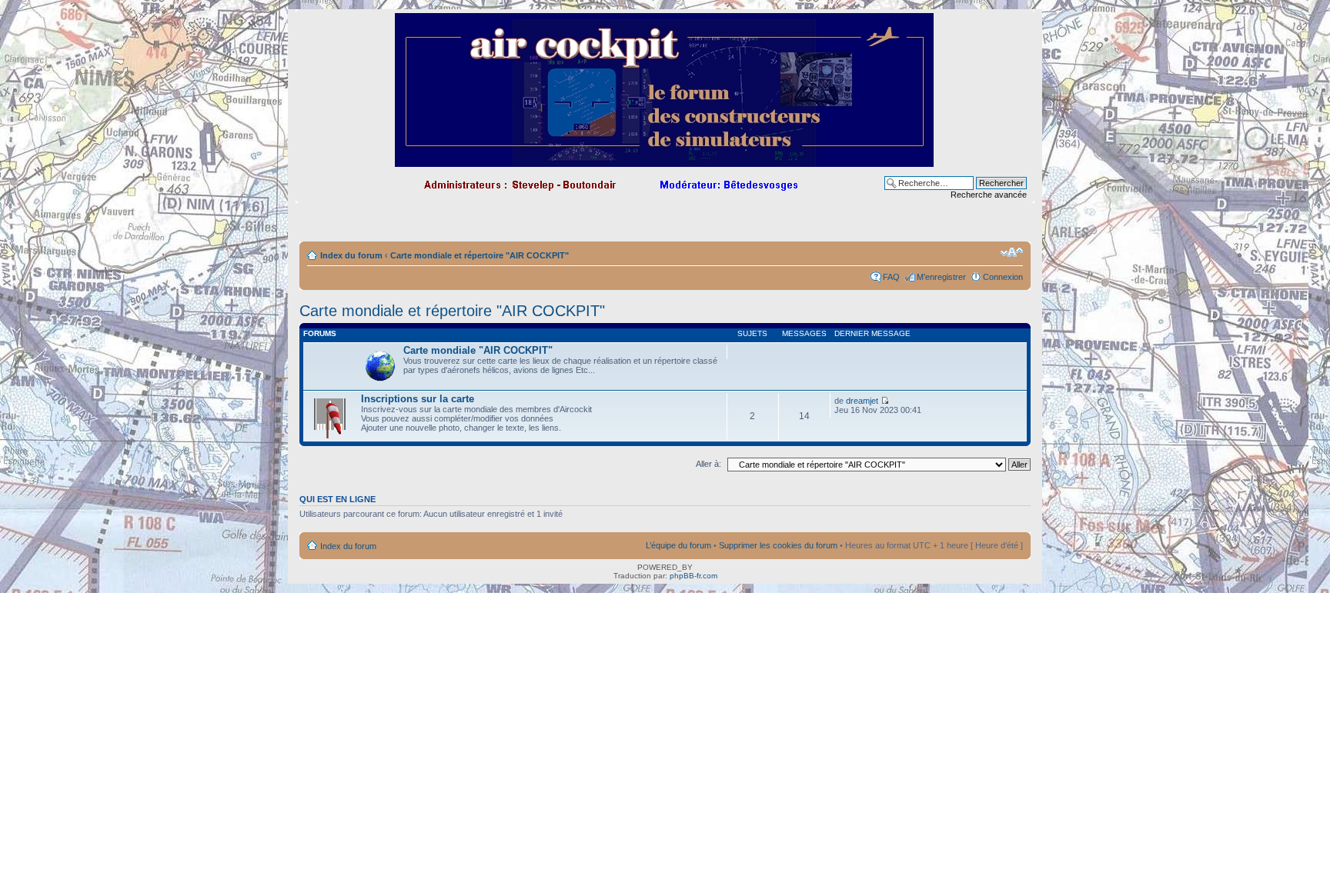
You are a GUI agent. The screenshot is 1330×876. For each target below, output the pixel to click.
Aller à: (708, 463)
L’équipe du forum (678, 545)
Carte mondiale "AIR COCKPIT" (478, 350)
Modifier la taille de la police (1012, 252)
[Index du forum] (665, 160)
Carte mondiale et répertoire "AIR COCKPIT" (479, 255)
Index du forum (351, 255)
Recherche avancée (989, 194)
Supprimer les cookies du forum (778, 545)
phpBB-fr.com (693, 575)
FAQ (891, 276)
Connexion (1003, 276)
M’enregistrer (941, 276)
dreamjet (862, 400)
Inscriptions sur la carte (417, 399)
